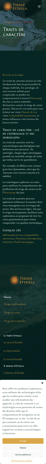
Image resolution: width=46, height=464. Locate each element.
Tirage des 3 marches (15, 320)
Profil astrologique (24, 241)
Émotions (21, 238)
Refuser (23, 448)
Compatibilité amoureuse (22, 115)
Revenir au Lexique (13, 74)
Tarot (19, 22)
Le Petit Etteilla (12, 350)
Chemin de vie (29, 112)
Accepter (23, 441)
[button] (42, 383)
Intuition (8, 241)
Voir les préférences (23, 455)
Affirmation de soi (12, 235)
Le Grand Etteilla (13, 359)
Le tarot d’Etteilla (13, 342)
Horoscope (36, 98)
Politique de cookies (21, 460)
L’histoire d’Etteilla (14, 372)
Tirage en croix (12, 312)
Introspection (34, 238)
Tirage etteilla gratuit (15, 304)
